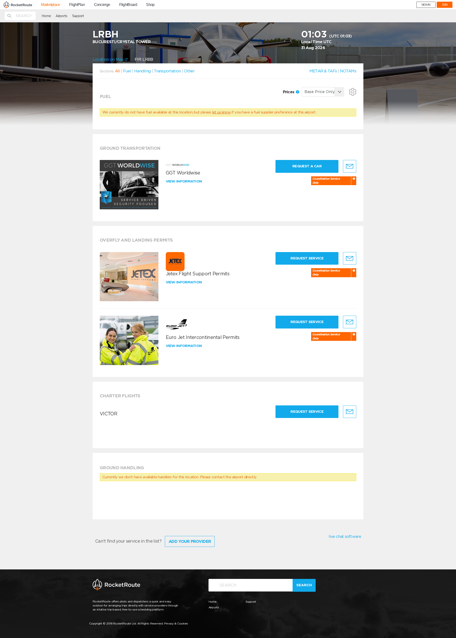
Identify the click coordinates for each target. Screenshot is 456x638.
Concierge (102, 5)
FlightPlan (77, 5)
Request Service (306, 258)
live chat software (345, 536)
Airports (61, 16)
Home (46, 16)
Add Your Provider (190, 541)
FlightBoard (128, 5)
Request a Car (307, 166)
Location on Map (109, 59)
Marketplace (50, 5)
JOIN (444, 4)
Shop (150, 5)
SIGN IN (426, 4)
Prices (289, 91)
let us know (221, 112)
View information (184, 181)
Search (304, 585)
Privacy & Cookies (176, 623)
